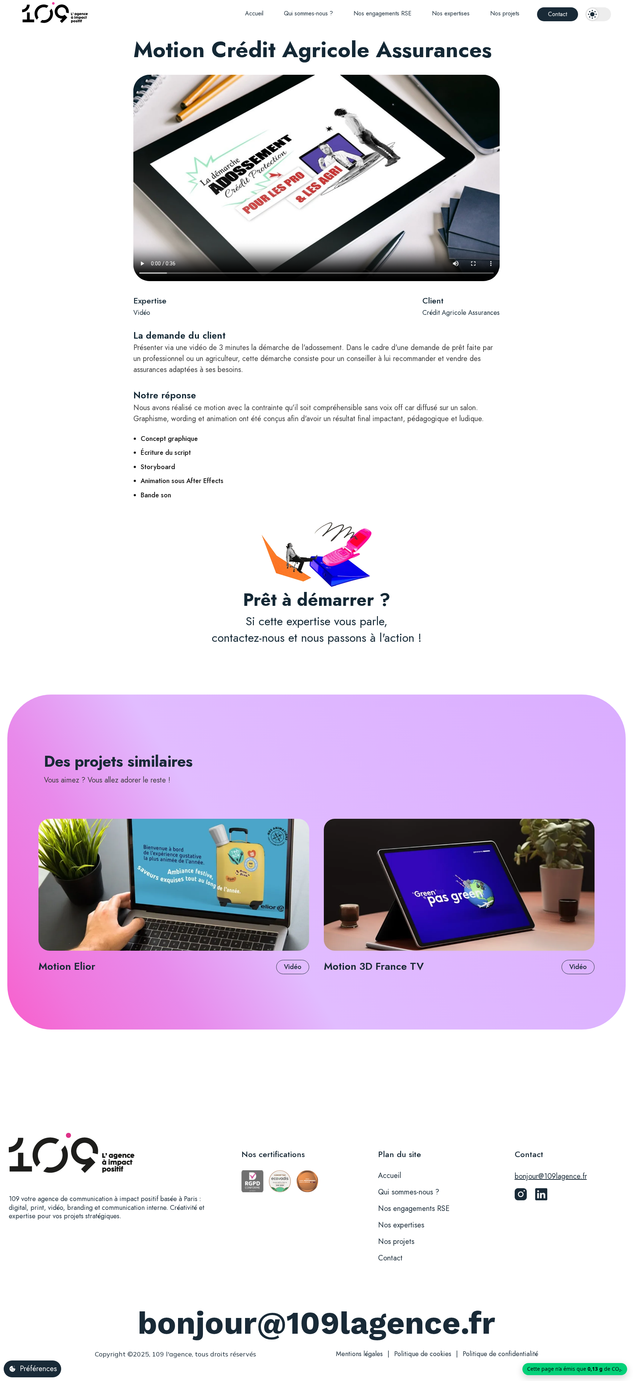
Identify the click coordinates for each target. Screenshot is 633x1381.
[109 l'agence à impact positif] (55, 14)
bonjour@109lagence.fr (551, 1176)
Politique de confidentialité (500, 1354)
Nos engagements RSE (382, 13)
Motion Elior (66, 966)
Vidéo (141, 313)
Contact (557, 14)
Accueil (254, 13)
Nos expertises (451, 13)
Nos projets (504, 13)
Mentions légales (359, 1354)
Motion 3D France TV (374, 966)
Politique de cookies (422, 1354)
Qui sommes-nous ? (308, 13)
